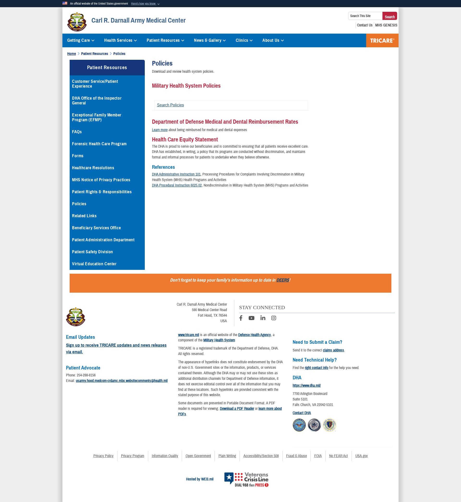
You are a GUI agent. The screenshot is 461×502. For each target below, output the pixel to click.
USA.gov (361, 456)
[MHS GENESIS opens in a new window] (386, 25)
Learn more (160, 129)
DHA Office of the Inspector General (96, 101)
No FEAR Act (338, 456)
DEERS (282, 280)
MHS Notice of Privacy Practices (101, 179)
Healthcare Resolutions (93, 167)
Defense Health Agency (254, 335)
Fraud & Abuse (296, 456)
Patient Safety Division (92, 251)
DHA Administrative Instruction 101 (176, 174)
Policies (79, 203)
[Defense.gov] (299, 424)
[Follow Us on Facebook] (241, 318)
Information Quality (165, 456)
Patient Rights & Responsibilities (102, 191)
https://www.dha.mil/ (307, 385)
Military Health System (219, 340)
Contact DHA (302, 413)
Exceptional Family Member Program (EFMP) (96, 117)
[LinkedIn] (263, 318)
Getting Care (78, 40)
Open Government (198, 456)
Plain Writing (227, 456)
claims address (333, 350)
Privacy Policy (103, 456)
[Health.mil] (314, 424)
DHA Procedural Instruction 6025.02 (177, 185)
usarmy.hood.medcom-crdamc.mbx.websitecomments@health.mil (122, 380)
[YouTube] (252, 318)
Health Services (118, 40)
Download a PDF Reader (237, 408)
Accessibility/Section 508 (261, 456)
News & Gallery (207, 40)
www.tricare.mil (188, 335)
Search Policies (170, 105)
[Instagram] (273, 318)
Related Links (84, 215)
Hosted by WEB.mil (199, 479)
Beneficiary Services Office (96, 227)
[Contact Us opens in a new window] (365, 25)
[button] (146, 3)
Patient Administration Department (103, 239)
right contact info (316, 367)
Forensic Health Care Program (99, 143)
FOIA (318, 456)
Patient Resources (163, 40)
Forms (78, 155)
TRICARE (382, 40)
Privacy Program (132, 456)
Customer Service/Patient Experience (95, 84)
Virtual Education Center (94, 263)
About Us (270, 40)
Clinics (242, 40)
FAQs (77, 131)
